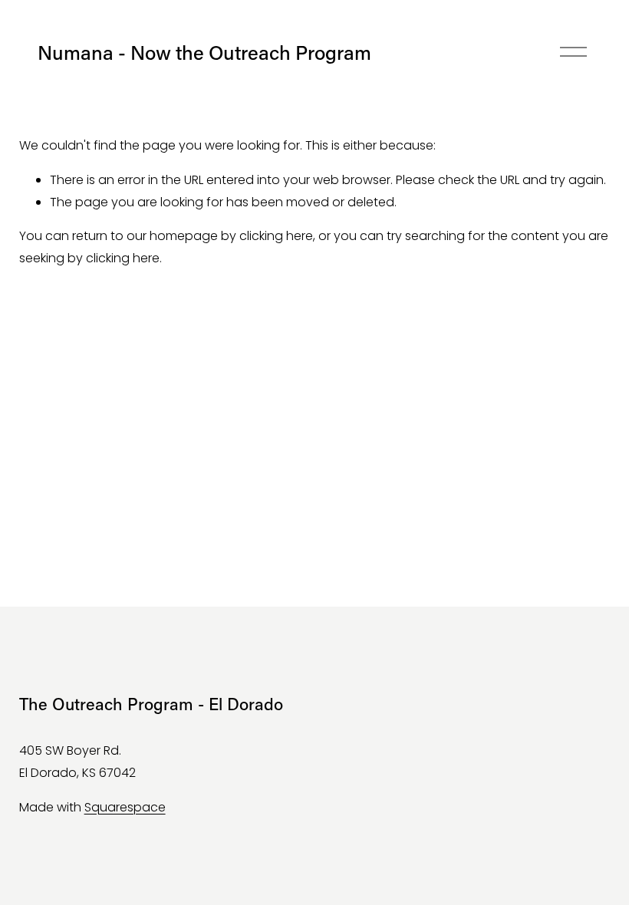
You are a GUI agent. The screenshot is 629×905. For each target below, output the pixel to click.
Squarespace (125, 807)
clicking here (276, 236)
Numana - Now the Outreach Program (204, 52)
